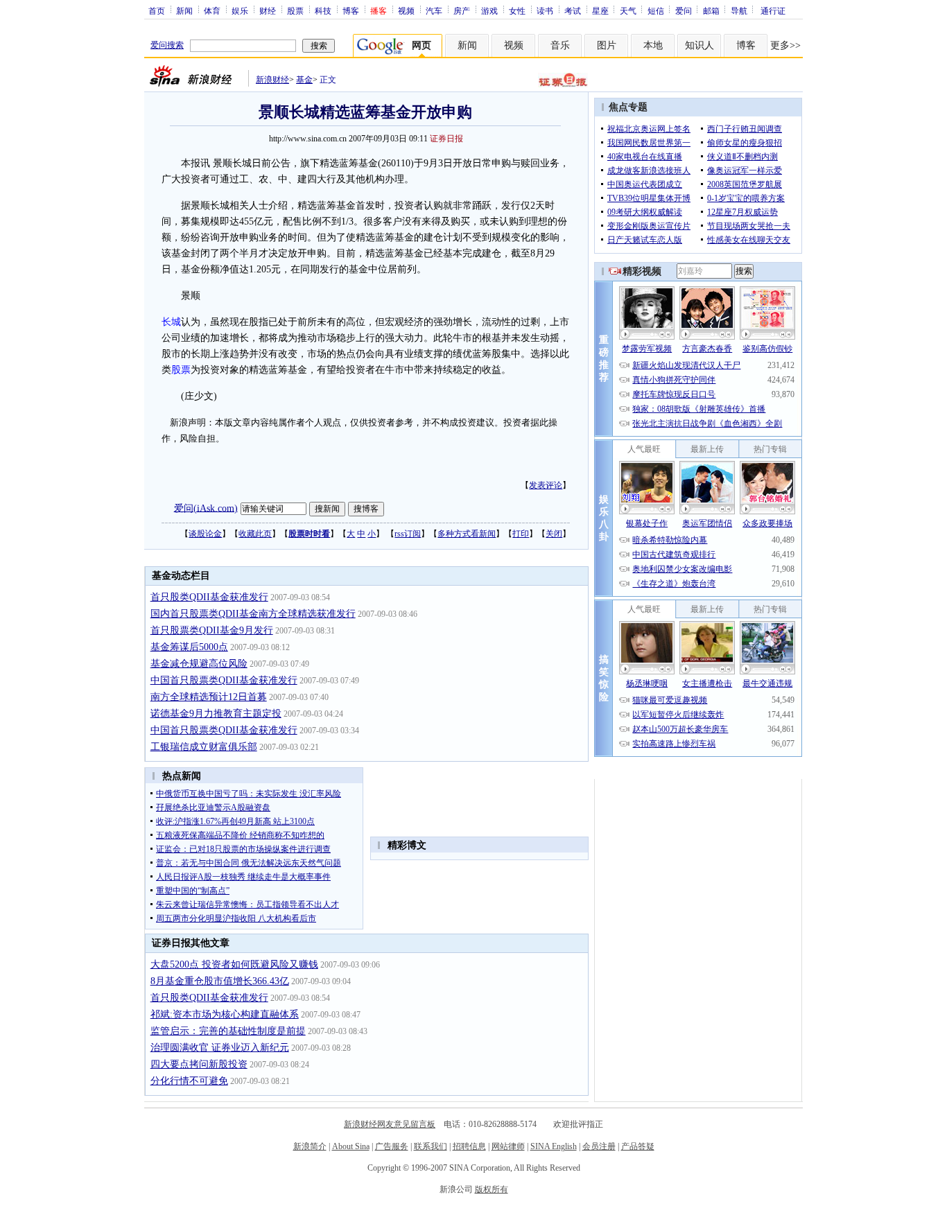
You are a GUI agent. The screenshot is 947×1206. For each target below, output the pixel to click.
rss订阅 (407, 534)
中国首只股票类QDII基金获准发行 (223, 680)
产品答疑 (637, 1146)
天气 (628, 10)
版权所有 (491, 1189)
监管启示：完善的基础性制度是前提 (228, 1031)
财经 (267, 10)
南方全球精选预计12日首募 (208, 697)
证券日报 (446, 138)
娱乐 (240, 10)
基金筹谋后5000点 (189, 647)
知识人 (699, 45)
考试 (572, 10)
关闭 (554, 534)
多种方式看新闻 (466, 534)
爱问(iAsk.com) (206, 508)
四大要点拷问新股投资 (198, 1064)
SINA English (553, 1146)
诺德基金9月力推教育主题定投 (215, 713)
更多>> (785, 45)
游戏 (489, 10)
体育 (212, 10)
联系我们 (430, 1146)
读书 (545, 10)
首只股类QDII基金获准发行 (209, 597)
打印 (520, 534)
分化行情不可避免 (189, 1081)
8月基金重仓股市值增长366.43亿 (219, 981)
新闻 (184, 10)
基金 (304, 80)
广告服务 (391, 1146)
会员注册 (599, 1146)
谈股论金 (205, 534)
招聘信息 (469, 1146)
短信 (656, 10)
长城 (171, 322)
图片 (606, 45)
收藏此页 (255, 534)
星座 (600, 10)
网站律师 (508, 1146)
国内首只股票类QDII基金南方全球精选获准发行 (253, 614)
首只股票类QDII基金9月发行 (211, 630)
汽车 (434, 10)
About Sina (351, 1146)
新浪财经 (272, 80)
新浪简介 (310, 1146)
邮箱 (711, 10)
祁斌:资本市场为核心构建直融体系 (224, 1014)
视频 (406, 10)
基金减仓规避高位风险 (198, 663)
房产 (461, 10)
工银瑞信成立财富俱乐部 (203, 747)
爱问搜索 (167, 45)
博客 (350, 10)
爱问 (683, 10)
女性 (517, 10)
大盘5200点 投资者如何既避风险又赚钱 (234, 964)
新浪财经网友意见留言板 (389, 1124)
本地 (653, 45)
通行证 (773, 10)
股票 (295, 10)
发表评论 (545, 485)
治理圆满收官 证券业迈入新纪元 (219, 1047)
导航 (739, 10)
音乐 (560, 45)
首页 (156, 10)
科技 (323, 10)
